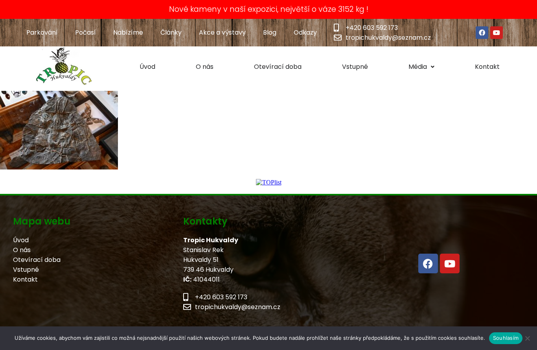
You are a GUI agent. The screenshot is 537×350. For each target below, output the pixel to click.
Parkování (42, 32)
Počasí (85, 32)
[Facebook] (482, 32)
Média (417, 66)
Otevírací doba (278, 66)
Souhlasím (506, 338)
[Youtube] (496, 32)
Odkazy (305, 32)
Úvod (147, 66)
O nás (204, 66)
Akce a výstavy (222, 32)
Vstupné (355, 66)
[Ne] (527, 338)
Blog (269, 32)
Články (171, 32)
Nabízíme (128, 32)
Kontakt (487, 66)
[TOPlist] (268, 182)
